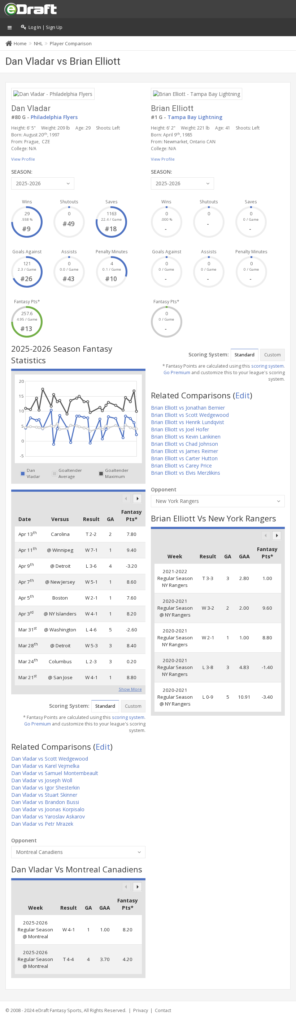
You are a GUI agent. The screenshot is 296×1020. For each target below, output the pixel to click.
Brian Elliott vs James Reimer (184, 451)
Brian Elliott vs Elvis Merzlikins (185, 472)
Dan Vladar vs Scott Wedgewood (49, 758)
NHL (38, 43)
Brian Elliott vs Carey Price (181, 465)
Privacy (140, 1010)
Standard (105, 706)
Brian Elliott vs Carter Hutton (184, 458)
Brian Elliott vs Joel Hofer (180, 429)
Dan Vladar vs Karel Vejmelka (45, 765)
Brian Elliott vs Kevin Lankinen (186, 436)
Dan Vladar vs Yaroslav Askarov (48, 816)
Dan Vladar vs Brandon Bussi (45, 802)
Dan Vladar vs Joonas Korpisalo (47, 809)
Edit (103, 746)
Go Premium (37, 724)
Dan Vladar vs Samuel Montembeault (54, 773)
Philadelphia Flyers (54, 117)
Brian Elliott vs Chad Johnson (184, 443)
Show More (130, 688)
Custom (133, 706)
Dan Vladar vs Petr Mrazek (42, 823)
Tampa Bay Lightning (194, 117)
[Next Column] (137, 498)
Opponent (24, 840)
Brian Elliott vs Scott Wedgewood (190, 414)
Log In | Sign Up (44, 27)
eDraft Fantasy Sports (58, 1010)
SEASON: (21, 171)
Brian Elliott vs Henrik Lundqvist (187, 422)
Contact (163, 1010)
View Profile (23, 159)
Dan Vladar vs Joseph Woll (41, 780)
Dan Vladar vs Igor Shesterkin (45, 787)
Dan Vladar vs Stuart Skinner (44, 794)
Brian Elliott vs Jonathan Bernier (188, 407)
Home (20, 43)
